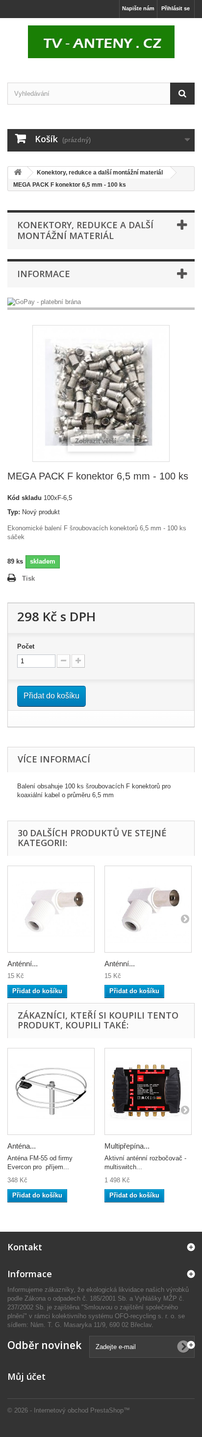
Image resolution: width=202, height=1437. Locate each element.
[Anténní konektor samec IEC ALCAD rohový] (51, 909)
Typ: (13, 512)
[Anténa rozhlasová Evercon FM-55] (51, 1091)
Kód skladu (24, 497)
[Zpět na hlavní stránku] (17, 173)
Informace (43, 274)
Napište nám (138, 8)
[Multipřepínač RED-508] (148, 1091)
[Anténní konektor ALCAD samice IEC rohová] (148, 909)
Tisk (28, 578)
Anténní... (22, 963)
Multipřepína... (127, 1146)
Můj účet (26, 1376)
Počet (25, 646)
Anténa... (21, 1146)
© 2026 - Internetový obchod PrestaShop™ (68, 1410)
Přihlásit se (175, 8)
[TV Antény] (101, 41)
